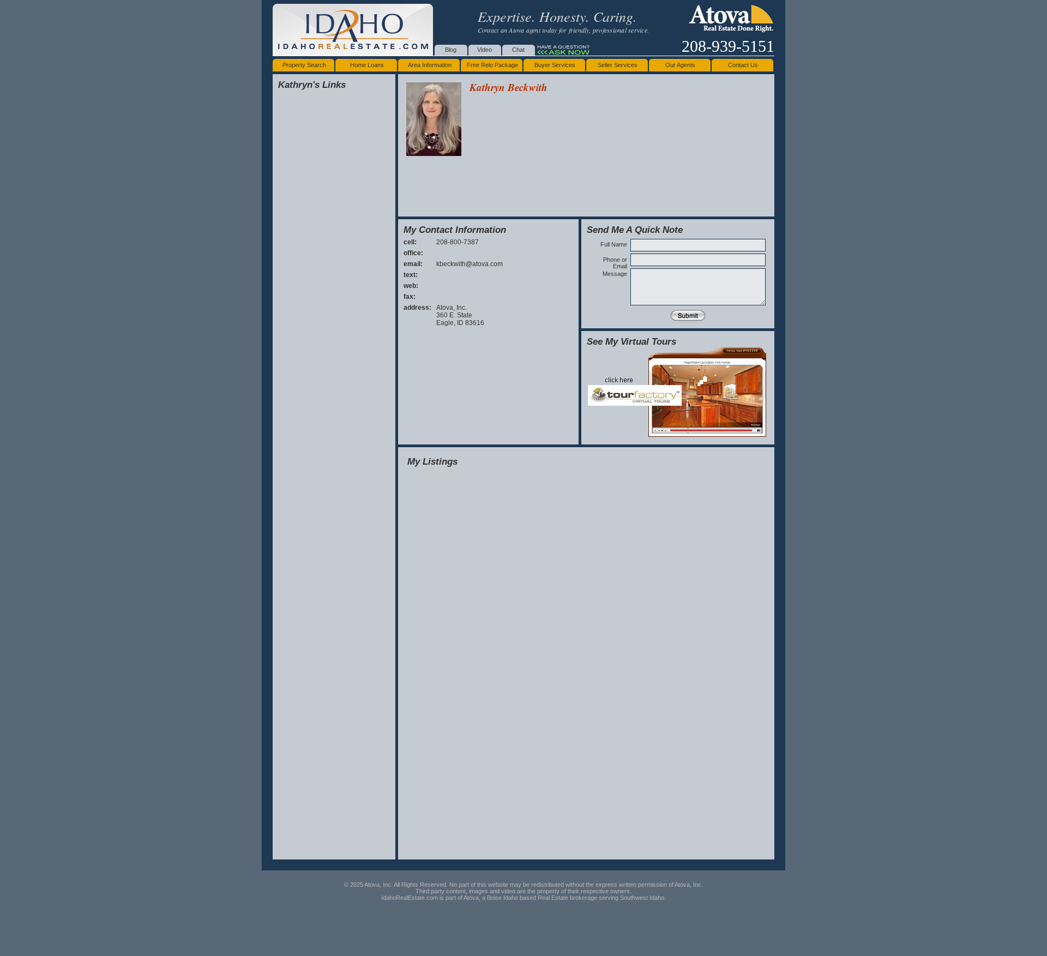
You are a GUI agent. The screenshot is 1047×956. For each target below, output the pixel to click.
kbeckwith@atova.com (469, 264)
